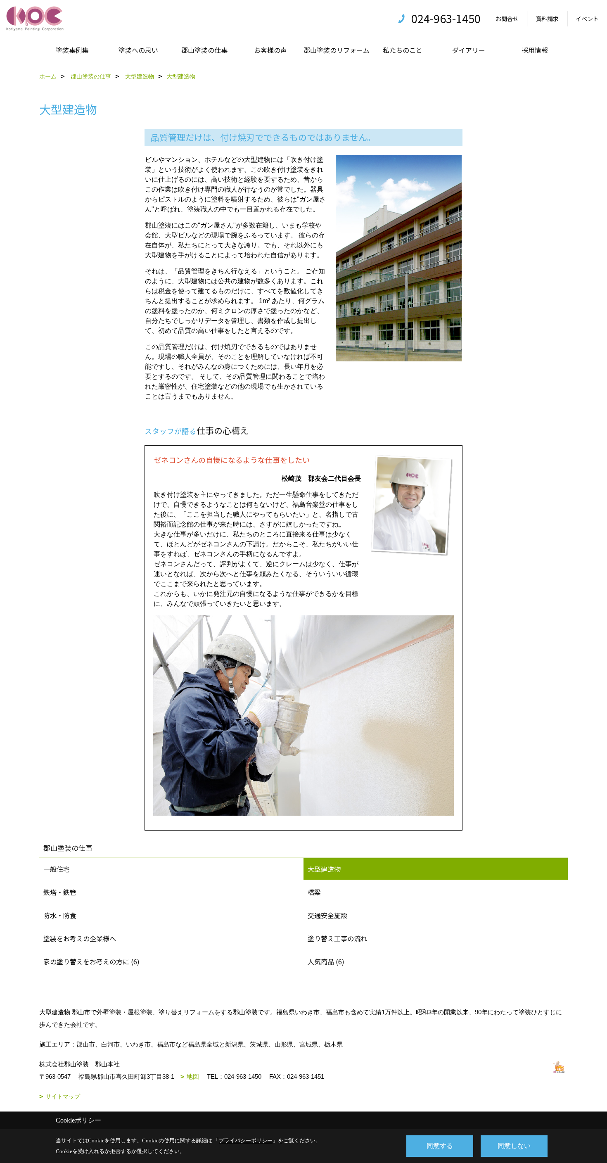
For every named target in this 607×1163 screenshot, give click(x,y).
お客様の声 (270, 50)
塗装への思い (138, 50)
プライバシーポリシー (246, 1140)
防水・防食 (59, 915)
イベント (587, 18)
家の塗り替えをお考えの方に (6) (91, 961)
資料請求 (547, 18)
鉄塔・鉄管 (59, 892)
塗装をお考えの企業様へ (79, 938)
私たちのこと (402, 50)
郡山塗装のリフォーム (337, 50)
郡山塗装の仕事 (204, 50)
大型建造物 (324, 869)
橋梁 (314, 892)
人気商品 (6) (326, 961)
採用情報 (535, 50)
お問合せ (507, 18)
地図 (193, 1076)
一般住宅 (56, 869)
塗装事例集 (72, 50)
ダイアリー (468, 50)
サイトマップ (62, 1096)
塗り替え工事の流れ (337, 938)
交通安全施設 (327, 915)
